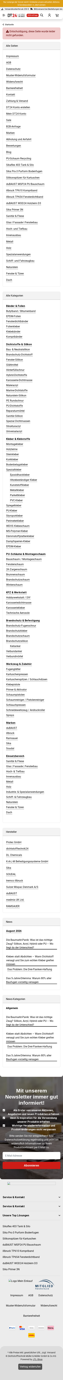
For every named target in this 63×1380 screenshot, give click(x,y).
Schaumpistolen (15, 694)
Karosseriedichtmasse (18, 602)
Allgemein (12, 1008)
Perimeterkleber (15, 520)
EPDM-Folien (13, 316)
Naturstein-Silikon (16, 395)
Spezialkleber (13, 469)
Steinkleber (12, 454)
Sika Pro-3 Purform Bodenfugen (21, 1232)
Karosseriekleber (15, 607)
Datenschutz (45, 1295)
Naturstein (12, 802)
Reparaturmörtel (15, 410)
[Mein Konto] (49, 15)
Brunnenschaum (15, 574)
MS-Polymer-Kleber (17, 531)
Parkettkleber (17, 495)
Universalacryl (14, 431)
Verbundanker (14, 651)
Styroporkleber (14, 515)
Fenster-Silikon (14, 359)
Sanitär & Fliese (15, 761)
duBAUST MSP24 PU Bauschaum (22, 1244)
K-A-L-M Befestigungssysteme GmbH (27, 861)
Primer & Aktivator (16, 689)
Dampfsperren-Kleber (18, 541)
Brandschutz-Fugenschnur (21, 625)
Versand (51, 1352)
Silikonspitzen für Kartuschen (19, 1238)
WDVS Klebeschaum (18, 525)
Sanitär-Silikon (14, 415)
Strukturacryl (13, 426)
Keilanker (15, 646)
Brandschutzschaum (18, 579)
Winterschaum (14, 584)
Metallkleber (17, 490)
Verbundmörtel (14, 656)
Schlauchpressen (16, 704)
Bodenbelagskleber (17, 464)
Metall (9, 781)
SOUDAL (11, 874)
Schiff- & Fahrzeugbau (19, 797)
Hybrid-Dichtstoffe (16, 375)
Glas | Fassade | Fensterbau (22, 766)
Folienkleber (13, 326)
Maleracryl (12, 385)
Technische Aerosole (18, 612)
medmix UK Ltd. (15, 899)
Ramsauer (12, 738)
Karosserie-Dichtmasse (19, 380)
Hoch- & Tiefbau (15, 771)
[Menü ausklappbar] (4, 15)
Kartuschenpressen (17, 674)
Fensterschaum (15, 564)
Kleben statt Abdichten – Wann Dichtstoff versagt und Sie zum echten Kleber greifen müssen (30, 960)
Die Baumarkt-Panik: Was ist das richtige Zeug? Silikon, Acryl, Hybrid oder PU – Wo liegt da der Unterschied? (29, 943)
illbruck (10, 733)
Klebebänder (13, 331)
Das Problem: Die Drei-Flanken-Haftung (29, 969)
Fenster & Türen (15, 807)
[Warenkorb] (56, 15)
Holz (8, 786)
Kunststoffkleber (19, 485)
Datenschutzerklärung (17, 1139)
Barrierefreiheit (31, 1315)
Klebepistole (13, 684)
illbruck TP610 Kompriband (18, 1250)
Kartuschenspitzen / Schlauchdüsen (26, 679)
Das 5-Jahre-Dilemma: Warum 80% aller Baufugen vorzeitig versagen (28, 980)
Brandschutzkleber (16, 630)
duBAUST (11, 727)
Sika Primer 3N (11, 1269)
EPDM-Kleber (13, 546)
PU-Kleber (11, 510)
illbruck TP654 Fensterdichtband (21, 1257)
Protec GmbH (13, 842)
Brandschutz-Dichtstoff (19, 354)
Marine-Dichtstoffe (16, 390)
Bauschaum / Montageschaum (24, 559)
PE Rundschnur (15, 400)
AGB (30, 1295)
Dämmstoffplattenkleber (20, 536)
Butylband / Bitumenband (21, 311)
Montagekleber (14, 444)
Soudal (10, 748)
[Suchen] (41, 15)
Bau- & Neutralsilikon (18, 349)
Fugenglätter (13, 669)
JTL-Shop (37, 1359)
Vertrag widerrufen (30, 1366)
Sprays (10, 715)
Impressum (16, 1295)
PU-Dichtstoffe (14, 405)
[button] (31, 1197)
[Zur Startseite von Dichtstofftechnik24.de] (15, 15)
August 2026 (13, 930)
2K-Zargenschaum (16, 569)
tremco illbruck (14, 880)
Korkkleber (12, 459)
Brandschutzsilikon (17, 641)
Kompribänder (14, 336)
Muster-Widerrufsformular (20, 1305)
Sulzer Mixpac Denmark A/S (22, 887)
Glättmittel (12, 364)
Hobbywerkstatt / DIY (18, 597)
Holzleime (11, 449)
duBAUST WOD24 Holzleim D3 (20, 1263)
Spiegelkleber (13, 505)
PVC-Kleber (16, 500)
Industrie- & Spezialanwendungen (25, 791)
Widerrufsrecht (49, 1305)
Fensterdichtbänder (17, 321)
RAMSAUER (13, 906)
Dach (9, 812)
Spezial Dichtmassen (18, 421)
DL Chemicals (14, 855)
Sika (8, 743)
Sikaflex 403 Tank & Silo (16, 1226)
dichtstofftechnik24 (17, 848)
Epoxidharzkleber (20, 474)
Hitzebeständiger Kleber (23, 479)
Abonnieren (31, 1165)
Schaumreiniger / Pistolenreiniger (25, 699)
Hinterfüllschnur (15, 369)
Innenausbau (13, 776)
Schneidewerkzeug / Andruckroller (25, 710)
